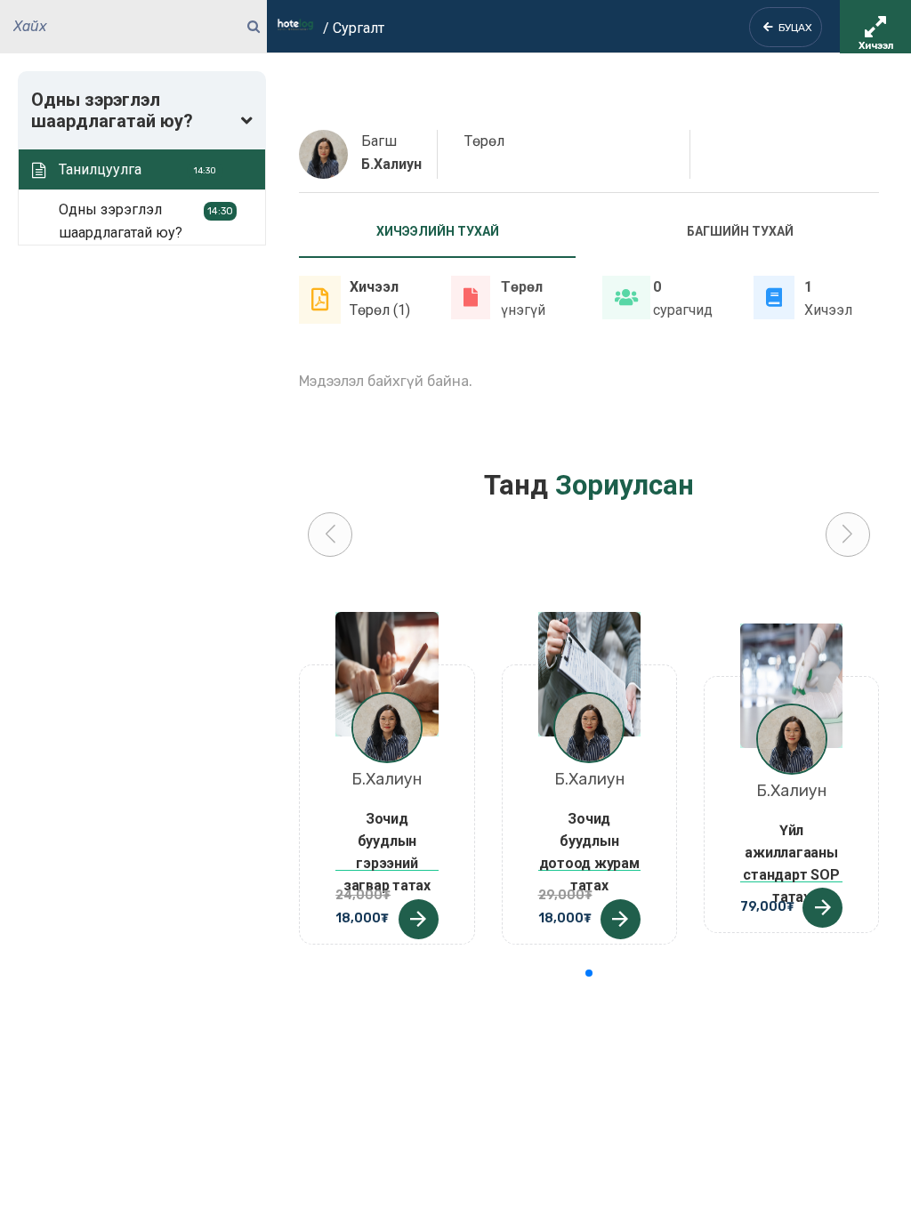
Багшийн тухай (740, 231)
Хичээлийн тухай (437, 231)
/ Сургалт (353, 28)
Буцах (792, 27)
